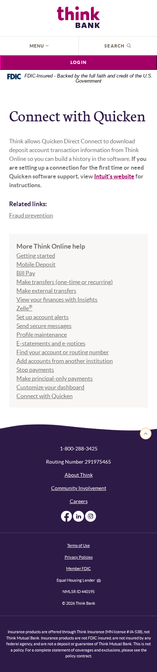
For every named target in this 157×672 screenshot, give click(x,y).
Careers (79, 501)
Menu (38, 46)
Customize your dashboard (50, 387)
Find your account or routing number (62, 352)
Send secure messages (44, 325)
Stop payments (35, 369)
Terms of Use (78, 545)
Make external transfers (46, 290)
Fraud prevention (31, 215)
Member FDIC (78, 568)
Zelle (24, 308)
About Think (79, 475)
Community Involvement (78, 488)
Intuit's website (114, 176)
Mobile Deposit (35, 264)
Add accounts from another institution (64, 361)
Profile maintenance (41, 334)
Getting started (35, 255)
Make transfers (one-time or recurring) (64, 282)
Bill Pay (25, 273)
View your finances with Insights (56, 299)
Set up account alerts (42, 317)
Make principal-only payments (54, 378)
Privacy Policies (79, 557)
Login (78, 62)
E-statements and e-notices (50, 343)
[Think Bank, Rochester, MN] (78, 17)
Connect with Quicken (44, 396)
